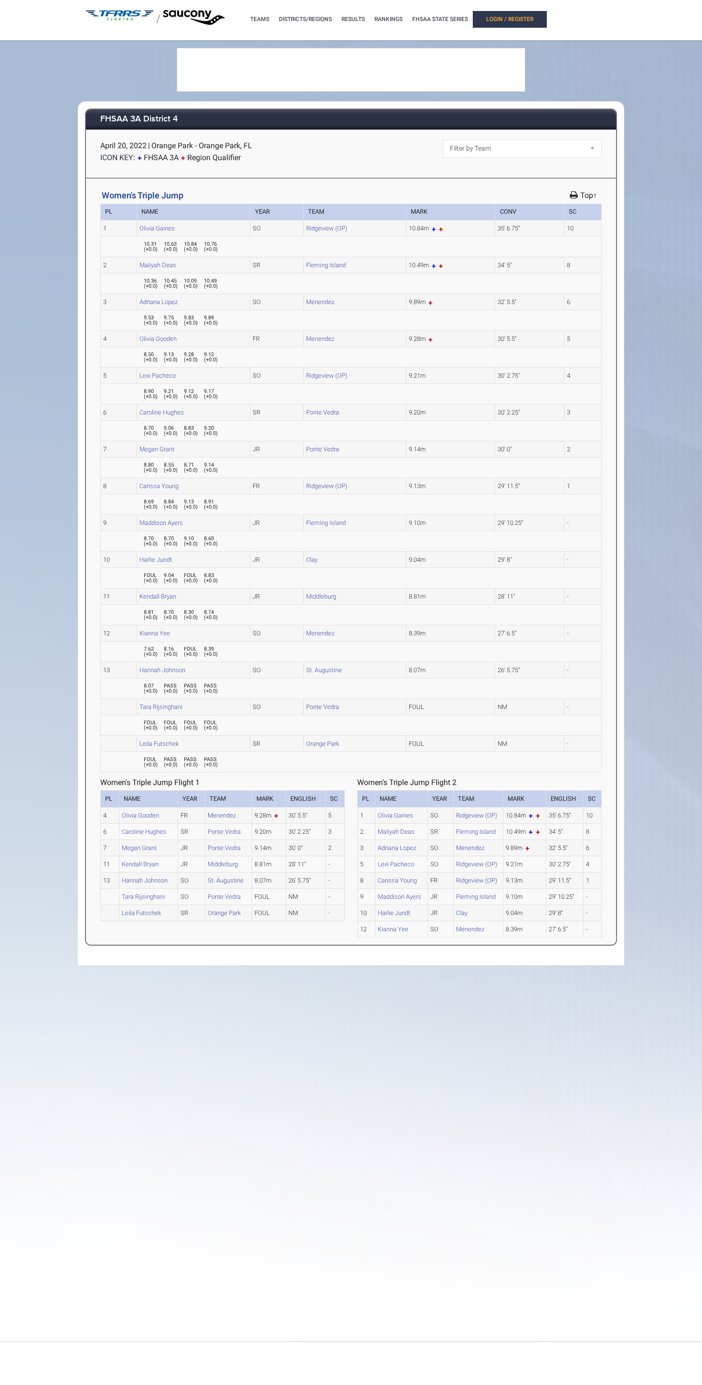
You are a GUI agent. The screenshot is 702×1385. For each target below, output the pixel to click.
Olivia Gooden (158, 338)
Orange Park (322, 743)
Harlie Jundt (155, 559)
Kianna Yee (154, 633)
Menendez (320, 301)
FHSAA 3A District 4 (139, 119)
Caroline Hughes (161, 412)
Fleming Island (326, 265)
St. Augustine (324, 670)
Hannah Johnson (162, 670)
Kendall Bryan (157, 596)
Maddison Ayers (161, 522)
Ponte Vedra (322, 412)
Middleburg (321, 596)
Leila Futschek (159, 743)
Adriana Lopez (158, 301)
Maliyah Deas (157, 265)
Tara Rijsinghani (160, 706)
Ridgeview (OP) (326, 228)
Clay (312, 559)
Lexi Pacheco (157, 375)
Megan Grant (156, 449)
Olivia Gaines (157, 228)
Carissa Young (159, 486)
